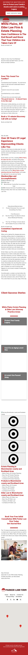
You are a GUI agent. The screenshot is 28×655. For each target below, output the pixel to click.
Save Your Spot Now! (14, 13)
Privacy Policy (10, 596)
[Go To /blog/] (20, 599)
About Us (12, 594)
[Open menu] (24, 21)
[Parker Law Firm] (6, 20)
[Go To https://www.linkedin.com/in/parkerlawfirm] (14, 599)
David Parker (15, 172)
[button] (6, 45)
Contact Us (20, 594)
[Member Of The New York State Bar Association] (5, 182)
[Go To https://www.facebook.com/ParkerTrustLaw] (7, 599)
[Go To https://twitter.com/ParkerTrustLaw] (10, 599)
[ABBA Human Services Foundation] (13, 188)
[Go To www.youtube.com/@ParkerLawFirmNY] (17, 599)
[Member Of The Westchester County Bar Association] (14, 185)
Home (6, 594)
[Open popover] (13, 421)
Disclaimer (19, 596)
